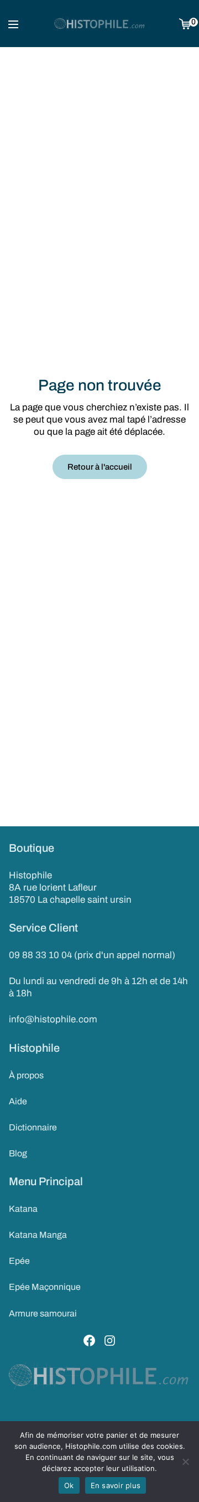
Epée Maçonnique (45, 1287)
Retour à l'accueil (99, 466)
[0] (185, 23)
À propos (26, 1075)
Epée (19, 1261)
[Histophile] (99, 24)
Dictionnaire (33, 1127)
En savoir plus (116, 1485)
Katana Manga (38, 1234)
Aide (18, 1101)
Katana (23, 1208)
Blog (18, 1153)
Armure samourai (43, 1313)
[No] (185, 1461)
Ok (69, 1485)
